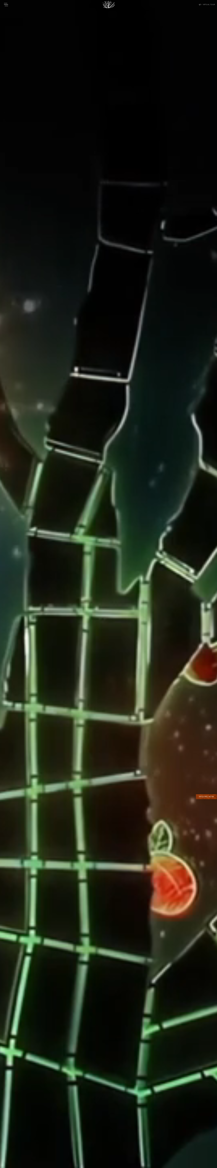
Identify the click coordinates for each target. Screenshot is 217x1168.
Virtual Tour (209, 4)
